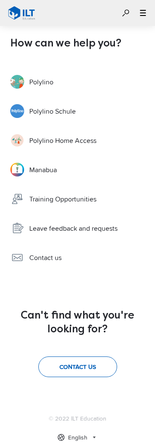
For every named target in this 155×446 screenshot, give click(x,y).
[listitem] (77, 82)
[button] (126, 13)
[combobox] (77, 437)
